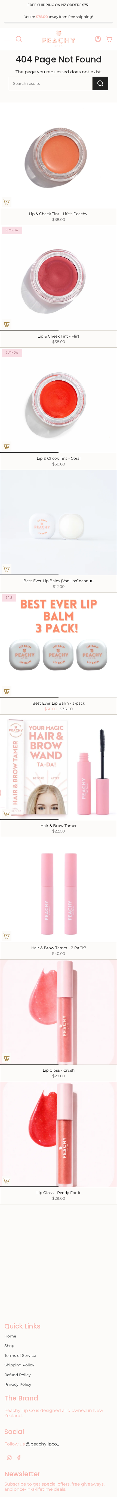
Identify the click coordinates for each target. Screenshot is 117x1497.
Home (10, 1336)
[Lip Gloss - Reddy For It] (58, 1134)
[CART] (109, 38)
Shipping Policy (19, 1365)
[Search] (100, 83)
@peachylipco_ (42, 1444)
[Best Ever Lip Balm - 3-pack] (58, 645)
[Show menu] (7, 38)
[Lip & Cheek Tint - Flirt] (58, 277)
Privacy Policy (17, 1384)
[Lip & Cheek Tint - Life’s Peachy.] (58, 155)
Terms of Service (20, 1355)
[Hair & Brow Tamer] (58, 767)
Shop (9, 1345)
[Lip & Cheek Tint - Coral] (58, 400)
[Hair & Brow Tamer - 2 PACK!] (58, 889)
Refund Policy (17, 1374)
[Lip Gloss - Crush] (58, 1012)
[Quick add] (6, 202)
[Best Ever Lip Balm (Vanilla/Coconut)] (58, 522)
